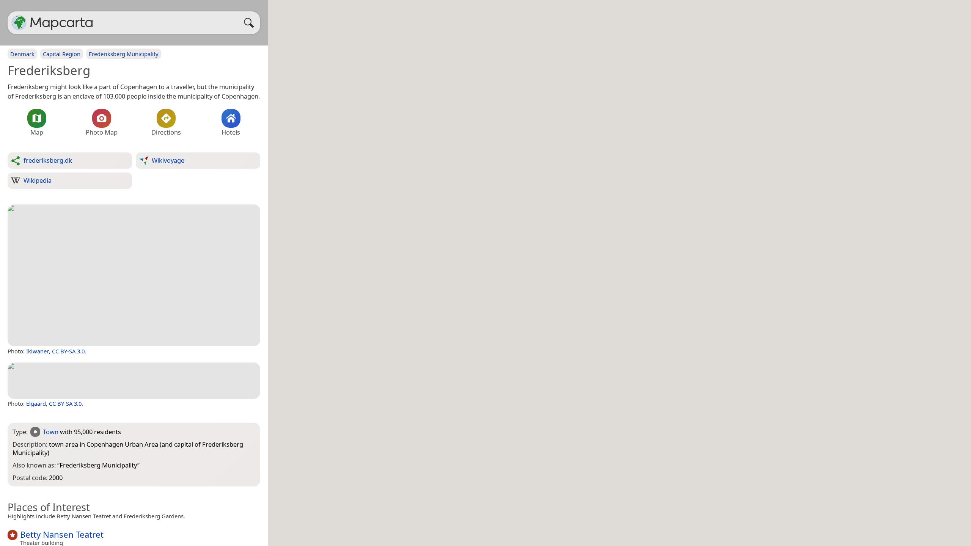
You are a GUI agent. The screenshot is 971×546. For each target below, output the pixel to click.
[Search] (250, 22)
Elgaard (36, 403)
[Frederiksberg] (134, 275)
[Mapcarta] (19, 23)
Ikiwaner (37, 351)
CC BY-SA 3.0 (68, 351)
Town (50, 431)
